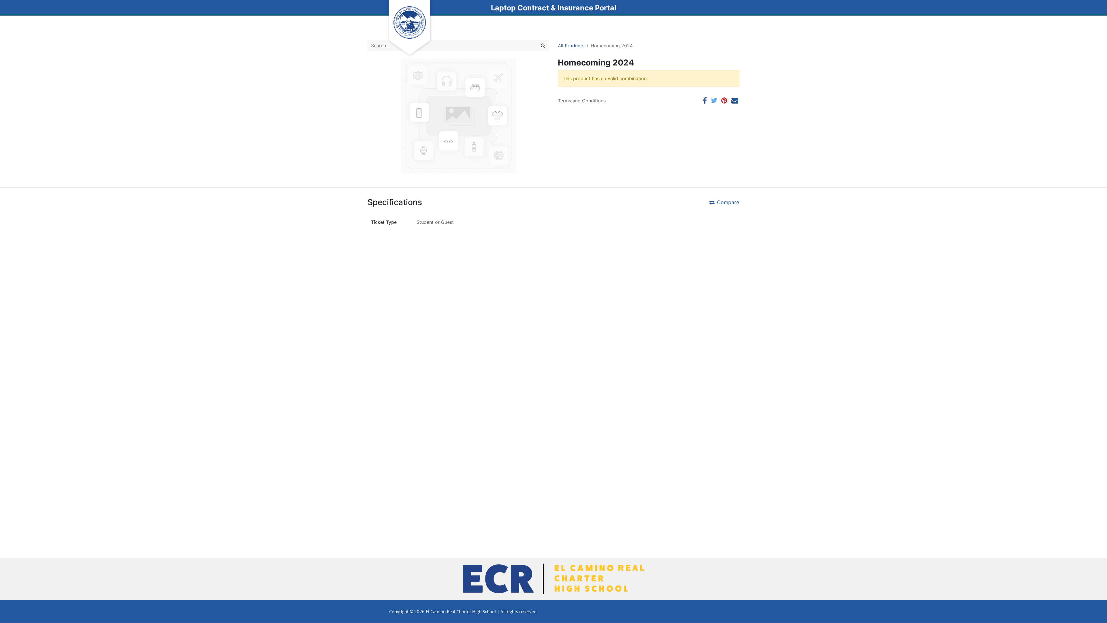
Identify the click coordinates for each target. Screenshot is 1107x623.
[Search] (543, 45)
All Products (571, 45)
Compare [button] (728, 202)
